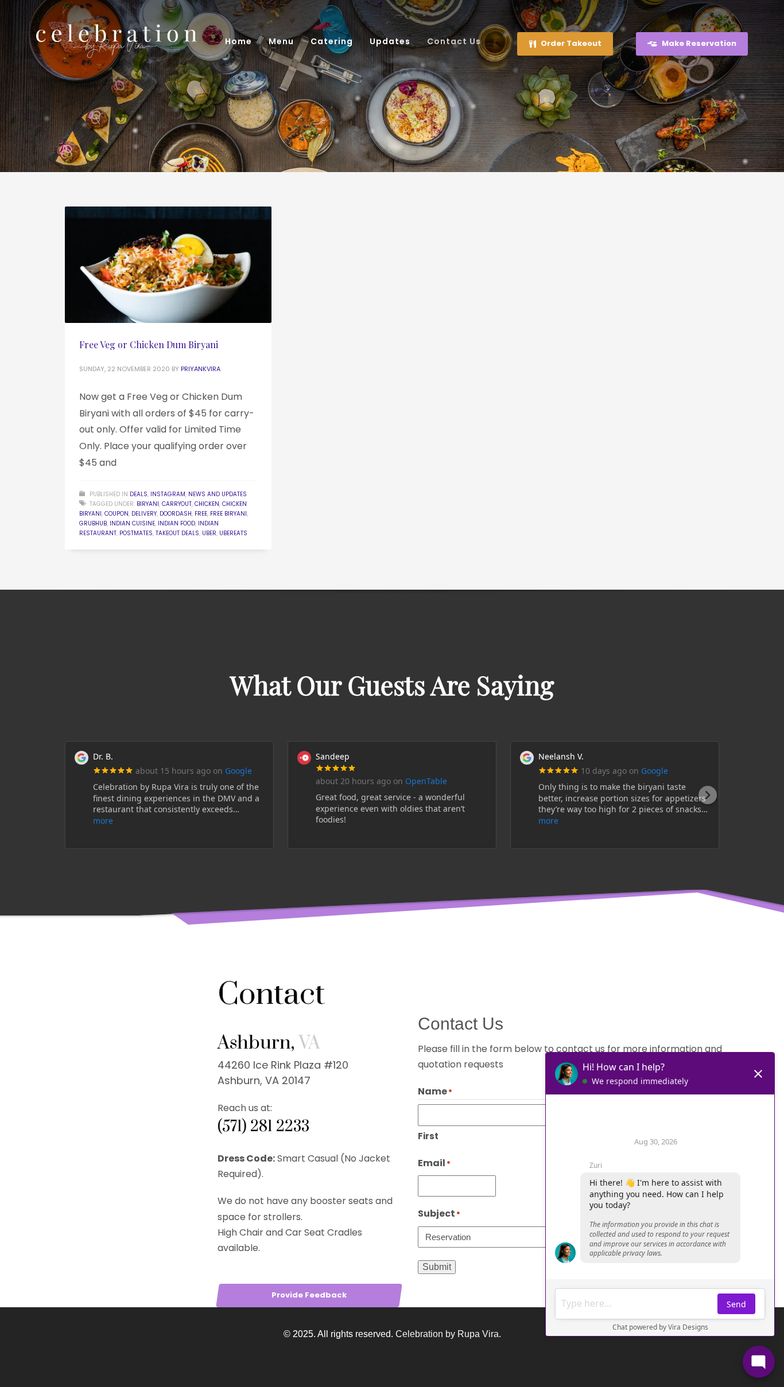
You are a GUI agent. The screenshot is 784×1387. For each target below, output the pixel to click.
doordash (176, 513)
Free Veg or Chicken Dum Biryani (148, 344)
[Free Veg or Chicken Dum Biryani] (168, 265)
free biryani (228, 513)
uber (209, 533)
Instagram (167, 494)
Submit (436, 1267)
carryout (177, 504)
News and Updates (217, 494)
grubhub (93, 523)
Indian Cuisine (132, 523)
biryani (148, 504)
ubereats (233, 533)
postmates (136, 533)
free (201, 513)
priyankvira (200, 368)
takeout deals (177, 533)
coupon (116, 513)
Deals (139, 494)
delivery (144, 513)
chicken (207, 504)
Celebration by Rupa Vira (447, 1334)
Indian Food (176, 523)
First (428, 1136)
